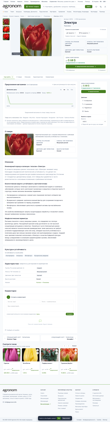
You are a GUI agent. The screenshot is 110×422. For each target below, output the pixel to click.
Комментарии (50, 77)
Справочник (53, 1)
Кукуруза (19, 11)
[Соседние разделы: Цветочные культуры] (41, 16)
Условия (79, 419)
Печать (86, 111)
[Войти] (105, 6)
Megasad (25, 117)
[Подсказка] (23, 268)
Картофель (53, 11)
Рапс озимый (62, 408)
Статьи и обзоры (80, 393)
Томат (12, 11)
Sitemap (105, 419)
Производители (35, 1)
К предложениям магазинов (84, 66)
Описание (27, 77)
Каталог (12, 1)
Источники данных (98, 395)
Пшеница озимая (63, 393)
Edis (21, 117)
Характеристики (38, 77)
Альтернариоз (10, 255)
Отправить (70, 314)
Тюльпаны (47, 16)
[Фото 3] (6, 36)
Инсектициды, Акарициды (81, 11)
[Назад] (64, 346)
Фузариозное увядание (41, 255)
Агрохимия (44, 395)
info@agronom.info (10, 402)
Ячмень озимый (62, 405)
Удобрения (61, 11)
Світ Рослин (59, 117)
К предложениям (93, 91)
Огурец (69, 11)
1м (61, 89)
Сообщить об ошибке (13, 330)
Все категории (45, 404)
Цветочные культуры (34, 16)
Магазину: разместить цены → (67, 1)
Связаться (96, 405)
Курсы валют (79, 409)
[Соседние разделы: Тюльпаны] (51, 16)
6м (68, 89)
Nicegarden (52, 117)
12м (72, 89)
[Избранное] (96, 6)
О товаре (19, 77)
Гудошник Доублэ (66, 363)
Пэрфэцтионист (47, 363)
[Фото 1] (6, 21)
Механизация (44, 398)
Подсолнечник (43, 11)
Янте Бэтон (26, 363)
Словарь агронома (80, 401)
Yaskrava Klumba (69, 117)
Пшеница (102, 11)
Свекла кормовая (63, 403)
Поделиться (88, 107)
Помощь (87, 1)
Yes (59, 418)
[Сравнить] (18, 353)
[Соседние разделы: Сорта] (25, 16)
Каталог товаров (14, 16)
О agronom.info (97, 393)
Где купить (8, 77)
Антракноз (19, 255)
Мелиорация (44, 401)
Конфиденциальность (89, 419)
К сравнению (88, 104)
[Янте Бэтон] (30, 354)
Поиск (77, 412)
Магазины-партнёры (81, 406)
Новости (19, 1)
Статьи (26, 1)
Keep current (66, 418)
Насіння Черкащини (42, 117)
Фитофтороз (28, 255)
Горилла (6, 363)
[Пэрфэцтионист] (50, 354)
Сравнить (102, 70)
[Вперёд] (68, 346)
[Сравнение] (101, 6)
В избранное (71, 70)
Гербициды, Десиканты (30, 11)
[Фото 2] (6, 29)
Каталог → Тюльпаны (42, 282)
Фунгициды (94, 11)
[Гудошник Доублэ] (69, 354)
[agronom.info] (12, 6)
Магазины (45, 1)
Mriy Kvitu (32, 117)
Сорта (22, 16)
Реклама (80, 1)
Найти (88, 6)
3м (64, 89)
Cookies (99, 419)
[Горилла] (11, 354)
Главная (6, 1)
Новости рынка (79, 395)
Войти (38, 314)
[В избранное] (18, 350)
